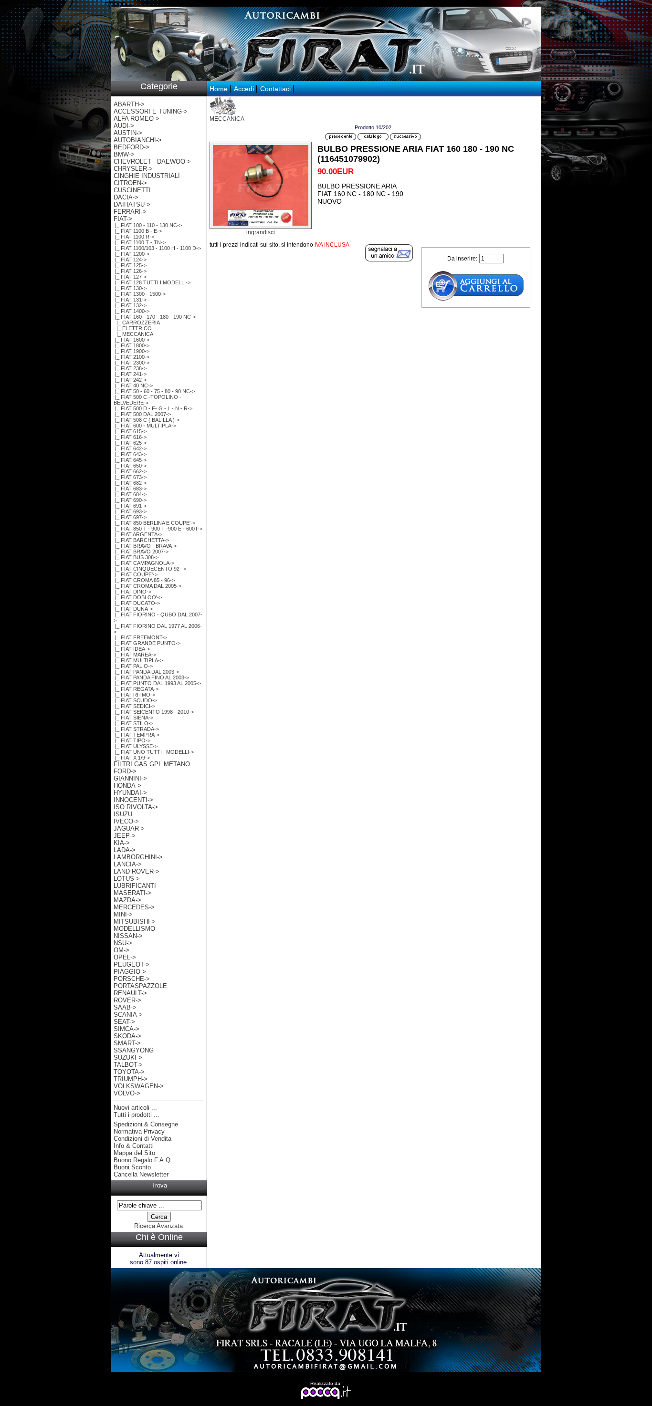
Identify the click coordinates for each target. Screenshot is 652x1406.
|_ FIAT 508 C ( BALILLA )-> (146, 420)
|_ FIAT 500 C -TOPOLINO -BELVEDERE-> (147, 400)
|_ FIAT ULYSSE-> (136, 746)
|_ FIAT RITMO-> (134, 695)
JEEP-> (125, 835)
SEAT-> (124, 1021)
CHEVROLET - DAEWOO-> (152, 161)
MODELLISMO (134, 928)
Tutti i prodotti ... (136, 1114)
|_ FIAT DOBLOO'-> (138, 597)
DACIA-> (126, 197)
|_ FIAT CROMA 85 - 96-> (144, 580)
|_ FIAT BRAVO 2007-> (141, 551)
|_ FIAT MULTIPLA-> (138, 660)
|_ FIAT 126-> (130, 271)
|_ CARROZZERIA (137, 322)
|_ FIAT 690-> (130, 500)
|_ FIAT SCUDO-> (135, 700)
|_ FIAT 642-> (130, 448)
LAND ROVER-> (136, 871)
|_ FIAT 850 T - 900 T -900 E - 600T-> (158, 528)
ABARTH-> (129, 104)
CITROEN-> (130, 183)
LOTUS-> (127, 878)
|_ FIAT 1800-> (131, 345)
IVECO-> (126, 821)
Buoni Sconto (132, 1167)
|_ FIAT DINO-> (132, 591)
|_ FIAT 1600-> (131, 340)
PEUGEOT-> (131, 964)
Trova (159, 1185)
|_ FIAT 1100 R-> (134, 237)
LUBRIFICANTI (135, 885)
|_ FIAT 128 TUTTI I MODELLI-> (152, 282)
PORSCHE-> (132, 978)
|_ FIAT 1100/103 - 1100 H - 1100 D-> (157, 248)
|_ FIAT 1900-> (131, 351)
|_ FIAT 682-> (130, 483)
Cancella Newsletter (141, 1174)
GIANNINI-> (130, 778)
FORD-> (125, 771)
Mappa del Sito (134, 1152)
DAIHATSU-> (132, 204)
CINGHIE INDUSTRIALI (147, 175)
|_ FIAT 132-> (130, 305)
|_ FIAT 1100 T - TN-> (140, 242)
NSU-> (123, 943)
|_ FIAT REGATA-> (136, 689)
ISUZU (123, 814)
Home (219, 89)
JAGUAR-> (129, 828)
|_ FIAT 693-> (130, 511)
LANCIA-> (128, 864)
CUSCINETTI (132, 190)
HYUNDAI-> (130, 792)
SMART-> (127, 1043)
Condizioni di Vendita (142, 1138)
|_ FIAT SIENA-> (133, 717)
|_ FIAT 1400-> (131, 311)
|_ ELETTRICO (133, 328)
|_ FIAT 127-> (130, 277)
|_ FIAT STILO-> (133, 723)
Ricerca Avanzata (158, 1225)
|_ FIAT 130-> (130, 288)
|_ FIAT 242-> (130, 380)
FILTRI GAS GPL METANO (152, 764)
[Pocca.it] (326, 1397)
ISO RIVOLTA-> (136, 807)
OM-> (121, 950)
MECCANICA (227, 118)
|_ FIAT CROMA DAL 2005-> (147, 586)
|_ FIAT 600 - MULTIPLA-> (145, 425)
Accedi (244, 89)
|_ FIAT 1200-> (131, 254)
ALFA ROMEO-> (136, 118)
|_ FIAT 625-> (130, 443)
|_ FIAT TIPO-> (132, 740)
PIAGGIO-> (130, 971)
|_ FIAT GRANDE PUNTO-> (147, 643)
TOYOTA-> (129, 1071)
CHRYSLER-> (133, 168)
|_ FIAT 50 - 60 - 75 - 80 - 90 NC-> (154, 391)
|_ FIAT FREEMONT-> (140, 637)
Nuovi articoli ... (135, 1107)
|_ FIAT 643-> (130, 454)
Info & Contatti (134, 1145)
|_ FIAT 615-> (130, 431)
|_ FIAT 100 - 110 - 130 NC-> (148, 225)
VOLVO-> (127, 1093)
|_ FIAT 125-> (130, 265)
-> (123, 218)
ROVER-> (127, 1000)
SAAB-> (125, 1007)
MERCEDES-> (134, 907)
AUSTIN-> (128, 132)
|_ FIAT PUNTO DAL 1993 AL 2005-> (157, 683)
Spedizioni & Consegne (146, 1124)
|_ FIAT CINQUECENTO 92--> (150, 569)
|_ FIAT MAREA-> (135, 654)
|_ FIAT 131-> (130, 299)
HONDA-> (127, 785)
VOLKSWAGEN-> (139, 1086)
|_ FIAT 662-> (130, 471)
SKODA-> (127, 1036)
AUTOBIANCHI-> (138, 140)
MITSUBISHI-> (135, 921)
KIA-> (122, 842)
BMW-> (124, 154)
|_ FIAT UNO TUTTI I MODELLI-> (154, 752)
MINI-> (123, 914)
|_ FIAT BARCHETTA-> (141, 540)
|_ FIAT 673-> (130, 477)
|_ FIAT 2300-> (131, 362)
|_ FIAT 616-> (130, 437)
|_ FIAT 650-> (130, 466)
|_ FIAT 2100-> (131, 357)
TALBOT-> (128, 1064)
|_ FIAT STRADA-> (136, 729)
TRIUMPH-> (130, 1079)
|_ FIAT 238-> (130, 368)
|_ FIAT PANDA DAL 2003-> (146, 672)
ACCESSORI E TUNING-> (151, 111)
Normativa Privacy (139, 1131)
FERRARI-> (130, 211)
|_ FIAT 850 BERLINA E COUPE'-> (154, 523)
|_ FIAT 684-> (130, 494)
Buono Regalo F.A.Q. (143, 1160)
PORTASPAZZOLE (140, 985)
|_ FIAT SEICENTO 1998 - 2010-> (154, 712)
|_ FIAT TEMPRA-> (136, 735)
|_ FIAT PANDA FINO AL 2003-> (151, 677)
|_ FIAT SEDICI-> (134, 706)
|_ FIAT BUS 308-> (136, 557)
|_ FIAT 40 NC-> (133, 385)
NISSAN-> (128, 935)
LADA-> (125, 850)
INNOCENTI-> (133, 799)
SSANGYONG (134, 1050)
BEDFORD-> (131, 147)
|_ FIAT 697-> (130, 517)
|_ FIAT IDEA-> (132, 649)
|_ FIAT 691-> (130, 506)
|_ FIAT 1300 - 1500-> (140, 294)
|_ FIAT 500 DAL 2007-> (142, 414)
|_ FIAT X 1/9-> (132, 757)
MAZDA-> (127, 900)
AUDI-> (124, 125)
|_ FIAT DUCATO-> (137, 603)
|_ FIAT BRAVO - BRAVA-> (145, 546)
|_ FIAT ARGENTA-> (138, 534)
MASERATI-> (132, 892)
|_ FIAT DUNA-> (133, 609)
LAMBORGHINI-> (138, 857)
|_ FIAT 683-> (130, 488)
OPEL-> (125, 957)
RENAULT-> (130, 993)
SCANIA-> (128, 1014)
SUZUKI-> (128, 1057)
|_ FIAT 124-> (130, 259)
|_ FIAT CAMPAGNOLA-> (144, 563)
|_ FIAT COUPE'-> (136, 574)
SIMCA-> (126, 1028)
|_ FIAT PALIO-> (133, 666)
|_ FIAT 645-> (130, 460)
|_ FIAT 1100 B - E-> (138, 231)
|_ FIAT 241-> (130, 374)
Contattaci (275, 89)
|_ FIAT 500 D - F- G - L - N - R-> (153, 408)
